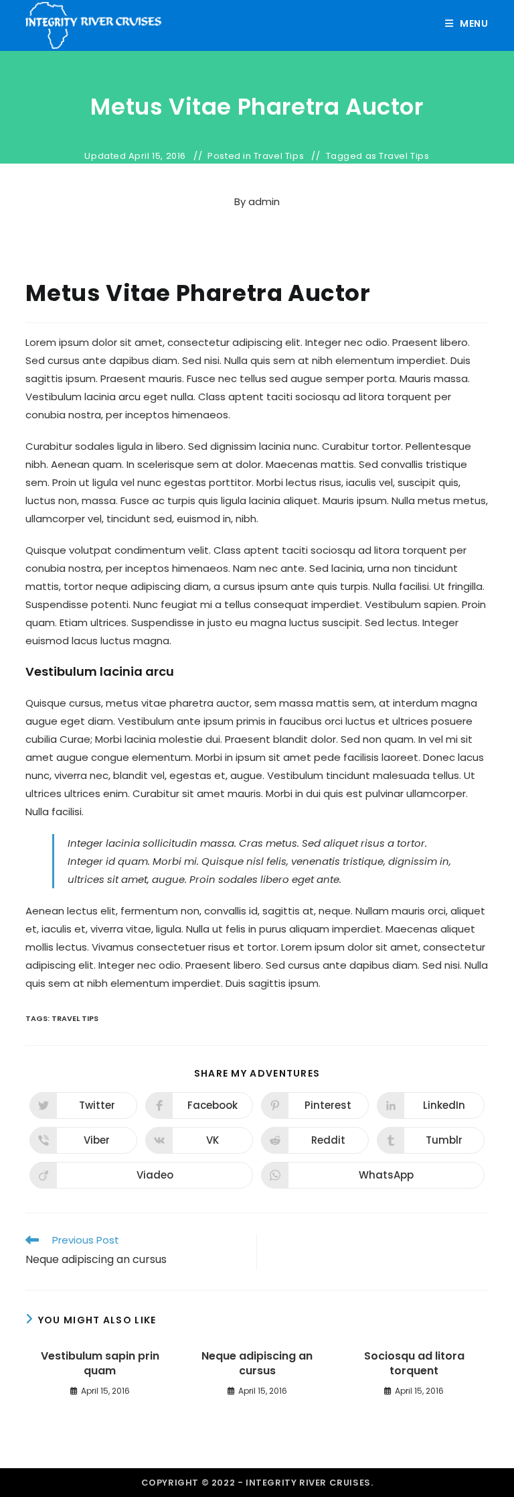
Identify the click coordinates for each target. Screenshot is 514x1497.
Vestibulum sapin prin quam (100, 1363)
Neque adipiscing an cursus (257, 1363)
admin (264, 201)
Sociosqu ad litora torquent (414, 1363)
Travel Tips (279, 156)
